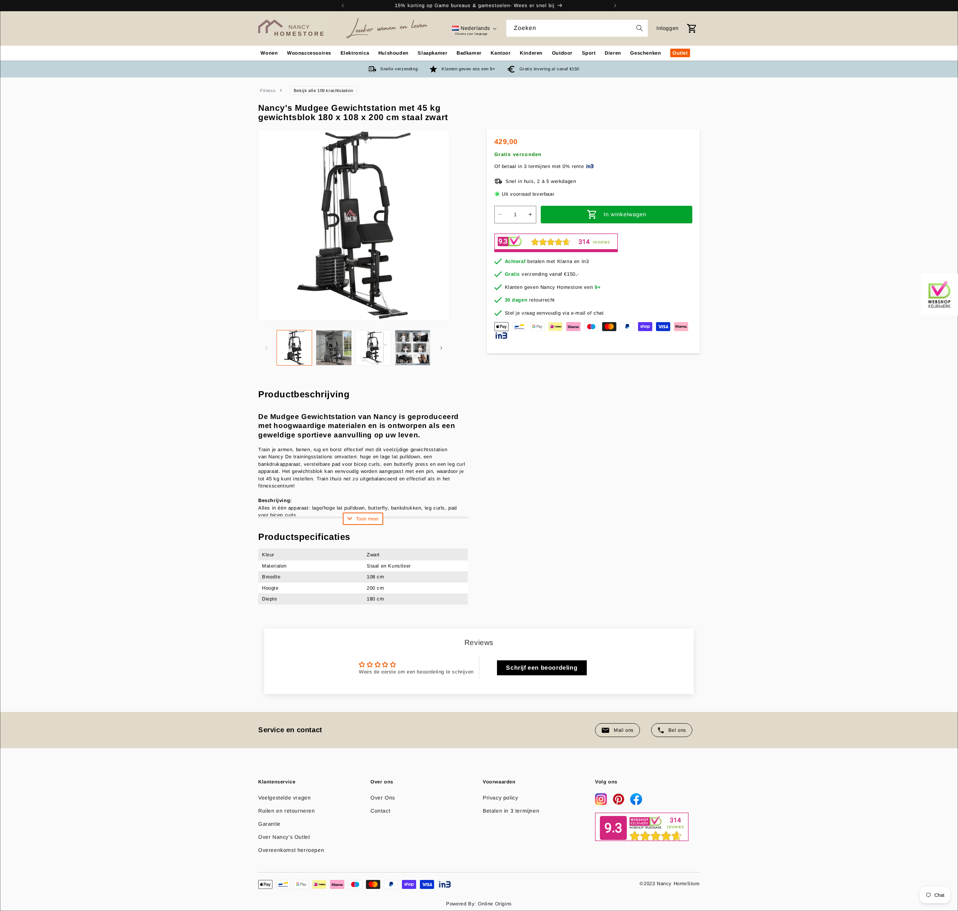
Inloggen (667, 28)
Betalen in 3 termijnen (511, 811)
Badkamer (469, 53)
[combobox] (577, 28)
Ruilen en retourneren (286, 811)
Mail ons (624, 730)
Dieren (613, 53)
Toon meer (367, 519)
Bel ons (677, 730)
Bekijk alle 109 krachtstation (323, 90)
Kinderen (531, 53)
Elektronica (355, 53)
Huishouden (393, 53)
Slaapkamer (432, 53)
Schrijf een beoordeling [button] (541, 667)
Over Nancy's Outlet (284, 837)
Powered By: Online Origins (479, 904)
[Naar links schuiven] (266, 348)
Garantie (269, 824)
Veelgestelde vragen (284, 798)
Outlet (680, 53)
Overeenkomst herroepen (291, 850)
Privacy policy (500, 798)
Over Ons (382, 798)
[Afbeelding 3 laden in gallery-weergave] (373, 348)
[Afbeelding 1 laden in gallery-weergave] (294, 348)
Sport (589, 53)
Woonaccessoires (309, 53)
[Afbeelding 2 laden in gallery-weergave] (333, 348)
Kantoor (500, 53)
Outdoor (562, 53)
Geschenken (645, 53)
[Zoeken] (639, 28)
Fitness (267, 90)
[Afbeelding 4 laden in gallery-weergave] (412, 348)
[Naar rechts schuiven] (441, 348)
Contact (380, 811)
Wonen (269, 53)
